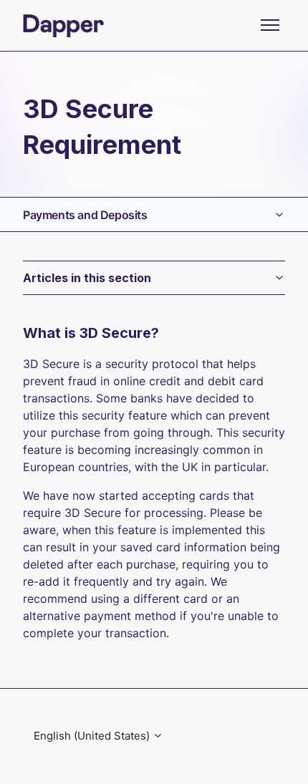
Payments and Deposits (85, 215)
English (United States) (93, 735)
